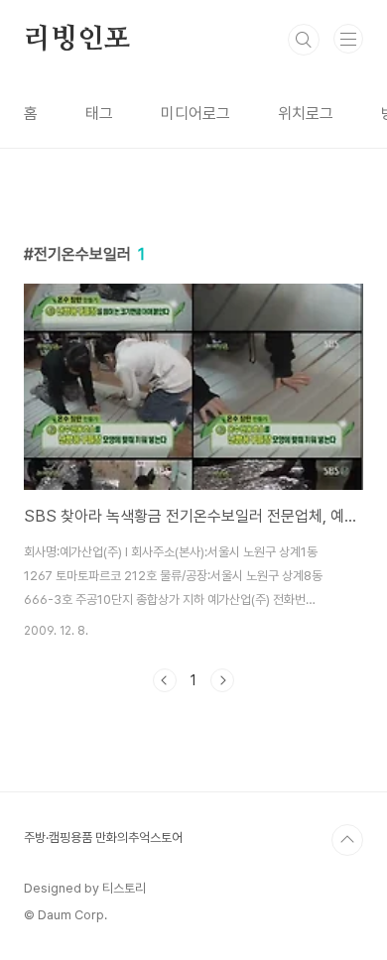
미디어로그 (195, 113)
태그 (99, 113)
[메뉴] (348, 39)
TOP (347, 840)
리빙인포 (77, 40)
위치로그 (305, 113)
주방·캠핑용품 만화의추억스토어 (103, 837)
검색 (304, 40)
